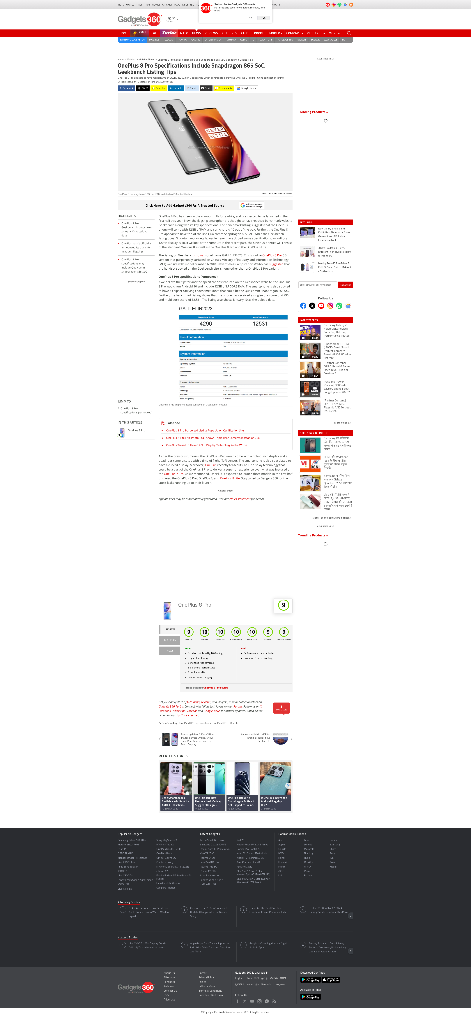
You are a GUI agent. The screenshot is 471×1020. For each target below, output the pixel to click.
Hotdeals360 (285, 39)
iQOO (281, 871)
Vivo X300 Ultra (126, 862)
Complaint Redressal (211, 995)
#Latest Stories (128, 937)
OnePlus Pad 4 (164, 853)
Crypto (231, 39)
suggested (276, 264)
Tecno (333, 862)
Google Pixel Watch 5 (248, 849)
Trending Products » (313, 112)
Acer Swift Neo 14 (210, 875)
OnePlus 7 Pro (174, 474)
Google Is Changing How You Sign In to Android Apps (270, 945)
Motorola (309, 849)
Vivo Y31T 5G (207, 853)
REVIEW (170, 629)
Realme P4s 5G (208, 866)
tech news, (194, 702)
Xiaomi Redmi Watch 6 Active (252, 844)
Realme (308, 875)
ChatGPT (122, 849)
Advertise (169, 999)
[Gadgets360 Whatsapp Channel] (339, 306)
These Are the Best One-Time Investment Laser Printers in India (267, 910)
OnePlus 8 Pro (272, 255)
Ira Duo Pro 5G (208, 884)
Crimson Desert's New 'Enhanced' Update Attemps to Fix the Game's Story (209, 912)
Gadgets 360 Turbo (171, 706)
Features (229, 33)
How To (182, 39)
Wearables (330, 39)
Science (315, 39)
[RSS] (351, 5)
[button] (288, 786)
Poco (307, 871)
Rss (274, 1000)
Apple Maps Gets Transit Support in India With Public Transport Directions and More (210, 947)
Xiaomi (333, 866)
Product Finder (267, 33)
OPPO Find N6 (125, 853)
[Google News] (348, 306)
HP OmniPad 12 (165, 844)
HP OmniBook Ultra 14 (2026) (172, 866)
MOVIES (156, 4)
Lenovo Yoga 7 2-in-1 (212, 880)
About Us (169, 973)
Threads (192, 711)
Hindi (249, 978)
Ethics (202, 982)
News (196, 33)
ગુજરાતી (240, 984)
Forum (237, 706)
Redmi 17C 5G (208, 871)
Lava (306, 840)
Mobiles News (147, 59)
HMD (281, 853)
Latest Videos (309, 320)
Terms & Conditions (210, 991)
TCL (331, 858)
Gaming (195, 39)
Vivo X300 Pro (125, 875)
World (130, 4)
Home (124, 33)
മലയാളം (252, 984)
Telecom (168, 39)
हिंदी (148, 4)
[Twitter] (312, 306)
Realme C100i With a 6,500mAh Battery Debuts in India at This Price (328, 910)
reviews (205, 702)
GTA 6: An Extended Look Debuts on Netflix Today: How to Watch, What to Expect (149, 912)
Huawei (282, 862)
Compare (293, 33)
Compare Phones (166, 887)
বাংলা (256, 978)
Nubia (307, 858)
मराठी (283, 978)
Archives (169, 986)
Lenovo (308, 844)
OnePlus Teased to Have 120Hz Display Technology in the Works (206, 445)
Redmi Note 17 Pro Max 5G (215, 849)
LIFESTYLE (188, 4)
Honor (281, 858)
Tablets (302, 39)
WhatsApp (178, 711)
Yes (263, 18)
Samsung (335, 844)
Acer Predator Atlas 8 (248, 862)
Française (279, 984)
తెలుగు (274, 978)
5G (343, 39)
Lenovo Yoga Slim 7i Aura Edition (135, 880)
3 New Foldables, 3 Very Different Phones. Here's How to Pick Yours (334, 252)
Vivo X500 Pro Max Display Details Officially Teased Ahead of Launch (147, 945)
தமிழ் (264, 978)
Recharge (315, 33)
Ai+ (280, 840)
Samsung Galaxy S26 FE (213, 844)
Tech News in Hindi (312, 433)
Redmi (333, 840)
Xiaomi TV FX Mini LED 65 (250, 858)
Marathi (275, 4)
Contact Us (170, 991)
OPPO (307, 866)
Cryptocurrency (164, 862)
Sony (332, 853)
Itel (280, 875)
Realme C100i (207, 858)
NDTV (121, 4)
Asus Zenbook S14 (128, 866)
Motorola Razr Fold (128, 844)
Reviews (211, 33)
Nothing (308, 853)
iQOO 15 (122, 871)
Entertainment (214, 39)
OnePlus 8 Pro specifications (195, 723)
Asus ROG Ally (244, 866)
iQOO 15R (123, 884)
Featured (306, 222)
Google (282, 849)
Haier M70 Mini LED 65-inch (252, 853)
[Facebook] (303, 306)
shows (198, 255)
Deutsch (266, 984)
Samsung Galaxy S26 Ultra (132, 840)
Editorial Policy (207, 986)
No (250, 17)
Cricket (167, 4)
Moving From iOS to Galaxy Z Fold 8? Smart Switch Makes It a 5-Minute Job (334, 267)
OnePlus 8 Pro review (215, 688)
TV (253, 39)
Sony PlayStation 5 (166, 840)
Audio (243, 39)
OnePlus (211, 465)
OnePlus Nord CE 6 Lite (168, 849)
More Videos (341, 422)
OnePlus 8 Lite (230, 478)
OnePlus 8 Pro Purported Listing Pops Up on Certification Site (205, 430)
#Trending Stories (129, 902)
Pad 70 (240, 840)
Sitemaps (170, 977)
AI (154, 33)
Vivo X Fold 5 (125, 889)
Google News (212, 711)
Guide (245, 33)
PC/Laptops (265, 39)
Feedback (169, 982)
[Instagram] (330, 306)
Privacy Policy (206, 977)
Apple (281, 844)
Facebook (165, 711)
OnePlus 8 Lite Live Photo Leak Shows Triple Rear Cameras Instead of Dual (213, 438)
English (239, 978)
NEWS (170, 650)
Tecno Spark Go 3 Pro (212, 840)
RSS (166, 995)
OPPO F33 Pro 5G (166, 858)
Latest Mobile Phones (168, 883)
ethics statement (239, 499)
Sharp (333, 849)
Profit (140, 4)
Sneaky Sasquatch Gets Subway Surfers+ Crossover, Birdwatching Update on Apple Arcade (327, 947)
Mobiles (154, 39)
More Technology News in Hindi (330, 517)
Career (202, 973)
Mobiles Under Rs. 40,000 (132, 858)
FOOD (177, 4)
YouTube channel (187, 715)
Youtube (252, 1000)
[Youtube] (321, 306)
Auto (184, 33)
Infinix (281, 866)
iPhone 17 (162, 871)
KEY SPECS (170, 640)
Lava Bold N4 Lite (209, 862)
